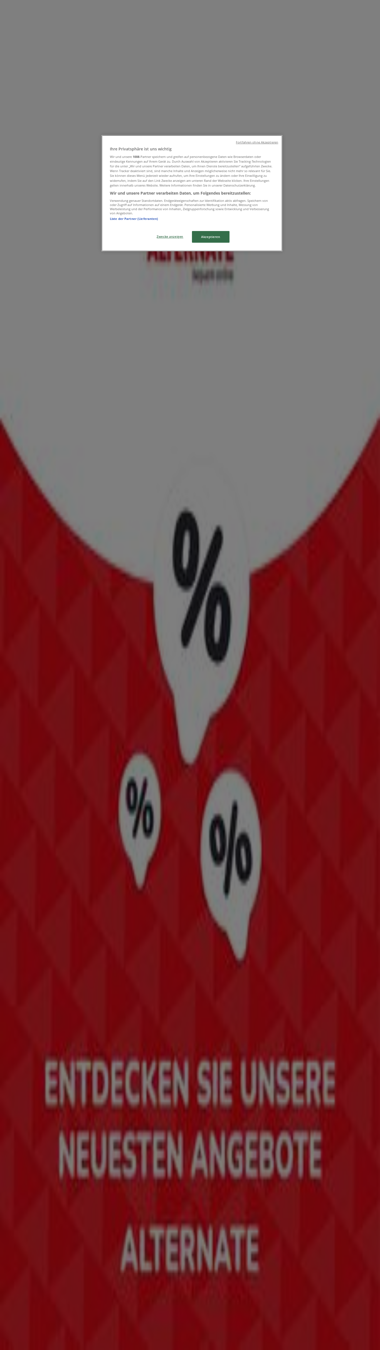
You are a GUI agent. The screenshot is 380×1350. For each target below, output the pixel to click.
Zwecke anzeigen (170, 236)
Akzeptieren (210, 237)
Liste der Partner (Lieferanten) (134, 219)
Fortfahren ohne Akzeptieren (257, 142)
